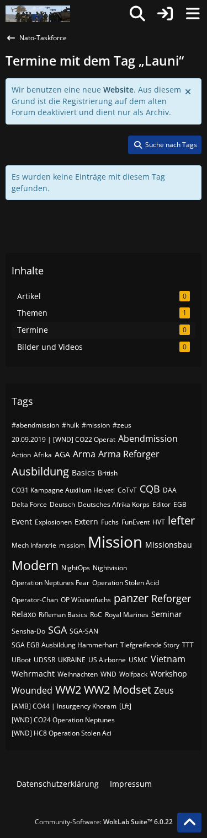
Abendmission (148, 438)
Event (22, 521)
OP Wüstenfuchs (86, 599)
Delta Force (29, 504)
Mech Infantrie (34, 545)
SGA (57, 629)
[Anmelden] (165, 14)
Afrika (43, 454)
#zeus (122, 425)
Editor (161, 504)
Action (21, 454)
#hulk (70, 425)
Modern (35, 565)
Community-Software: (104, 821)
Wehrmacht (33, 673)
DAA (170, 490)
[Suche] (137, 14)
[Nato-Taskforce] (37, 14)
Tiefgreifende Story (149, 645)
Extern (86, 521)
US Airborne (107, 659)
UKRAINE (72, 659)
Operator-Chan (35, 599)
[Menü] (193, 14)
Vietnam (168, 659)
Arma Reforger (129, 454)
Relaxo (24, 614)
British (108, 473)
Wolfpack (133, 674)
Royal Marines (126, 614)
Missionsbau (168, 544)
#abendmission (35, 425)
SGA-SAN (84, 631)
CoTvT (127, 490)
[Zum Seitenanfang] (189, 822)
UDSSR (44, 659)
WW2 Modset (117, 689)
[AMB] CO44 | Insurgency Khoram (64, 706)
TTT (188, 645)
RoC (96, 614)
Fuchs (110, 522)
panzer (131, 598)
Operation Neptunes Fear (50, 582)
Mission (115, 541)
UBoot (21, 659)
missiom (72, 545)
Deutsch (62, 504)
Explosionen (53, 522)
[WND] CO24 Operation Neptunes (63, 720)
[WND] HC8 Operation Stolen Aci (62, 733)
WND (108, 674)
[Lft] (125, 706)
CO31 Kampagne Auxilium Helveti (63, 490)
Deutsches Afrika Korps (114, 504)
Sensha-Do (28, 631)
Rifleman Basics (63, 614)
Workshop (168, 673)
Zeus (164, 690)
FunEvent (135, 522)
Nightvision (110, 567)
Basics (83, 472)
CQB (150, 488)
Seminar (166, 614)
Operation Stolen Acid (125, 582)
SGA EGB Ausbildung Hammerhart (65, 645)
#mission (96, 425)
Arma (84, 454)
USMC (138, 659)
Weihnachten (77, 674)
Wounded (32, 690)
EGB (180, 504)
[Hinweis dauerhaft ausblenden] (188, 91)
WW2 (68, 689)
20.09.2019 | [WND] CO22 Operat (63, 439)
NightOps (75, 567)
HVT (158, 522)
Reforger (171, 598)
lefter (181, 520)
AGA (62, 454)
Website (118, 89)
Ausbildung (40, 471)
